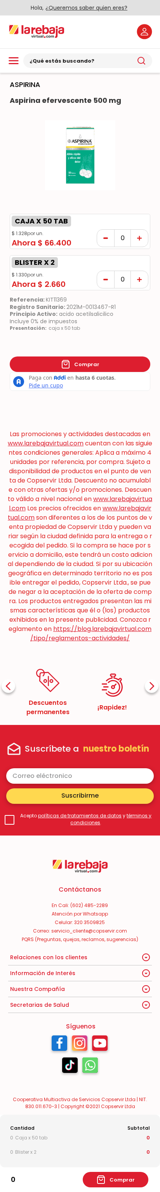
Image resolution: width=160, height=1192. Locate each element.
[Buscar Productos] (141, 60)
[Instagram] (80, 1045)
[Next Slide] (151, 686)
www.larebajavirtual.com (45, 443)
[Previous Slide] (8, 686)
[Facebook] (59, 1045)
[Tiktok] (70, 1067)
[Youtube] (100, 1045)
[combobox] (87, 60)
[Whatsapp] (90, 1067)
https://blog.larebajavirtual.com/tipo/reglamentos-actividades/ (90, 633)
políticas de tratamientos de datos (80, 815)
